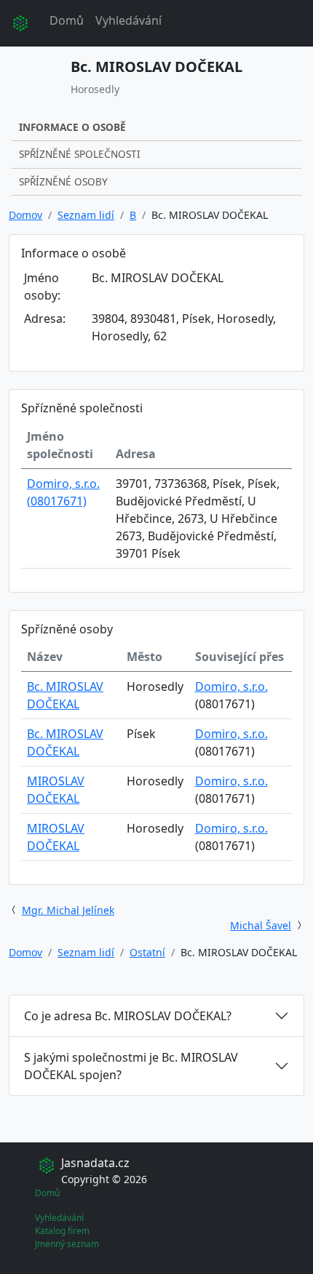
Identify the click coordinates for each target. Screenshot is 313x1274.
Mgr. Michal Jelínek (68, 910)
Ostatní (147, 952)
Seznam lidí (86, 215)
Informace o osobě (72, 127)
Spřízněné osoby (63, 181)
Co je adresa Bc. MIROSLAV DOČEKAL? (127, 1016)
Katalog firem (62, 1231)
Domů (66, 20)
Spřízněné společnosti (79, 154)
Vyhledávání (128, 20)
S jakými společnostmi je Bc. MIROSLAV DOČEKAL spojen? (131, 1066)
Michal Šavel (260, 925)
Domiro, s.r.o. (231, 686)
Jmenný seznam (67, 1244)
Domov (25, 215)
